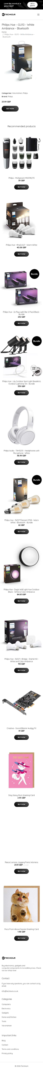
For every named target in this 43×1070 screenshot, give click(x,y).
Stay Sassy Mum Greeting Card (21, 795)
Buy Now (10, 109)
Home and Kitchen (9, 1017)
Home (4, 32)
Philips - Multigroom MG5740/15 (22, 178)
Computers (6, 1004)
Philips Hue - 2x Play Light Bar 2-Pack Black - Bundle (21, 313)
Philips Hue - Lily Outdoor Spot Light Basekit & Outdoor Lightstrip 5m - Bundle (21, 382)
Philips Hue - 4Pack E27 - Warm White (21, 245)
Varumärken (17, 93)
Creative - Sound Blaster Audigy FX (21, 728)
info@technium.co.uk (10, 991)
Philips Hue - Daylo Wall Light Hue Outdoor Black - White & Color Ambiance (21, 590)
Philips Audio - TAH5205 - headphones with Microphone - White (21, 452)
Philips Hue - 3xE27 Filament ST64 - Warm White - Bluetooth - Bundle (21, 521)
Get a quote (32, 4)
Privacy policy (7, 1053)
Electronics (6, 1008)
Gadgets (5, 1013)
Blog (4, 1040)
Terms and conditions (10, 1049)
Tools (4, 1021)
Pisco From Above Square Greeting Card (21, 929)
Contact (5, 1045)
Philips (25, 93)
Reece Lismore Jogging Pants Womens (21, 862)
